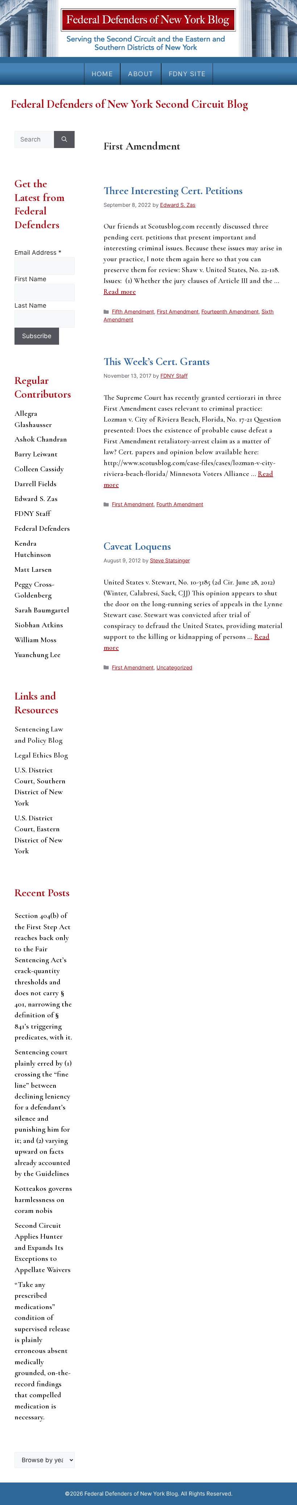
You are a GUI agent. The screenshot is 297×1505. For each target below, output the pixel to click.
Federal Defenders (42, 528)
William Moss (35, 639)
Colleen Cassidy (39, 468)
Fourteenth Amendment (230, 311)
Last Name (30, 305)
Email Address (38, 252)
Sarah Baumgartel (41, 610)
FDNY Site (187, 74)
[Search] (64, 139)
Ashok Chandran (40, 439)
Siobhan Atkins (38, 625)
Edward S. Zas (36, 498)
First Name (30, 279)
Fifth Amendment (133, 311)
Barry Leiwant (36, 454)
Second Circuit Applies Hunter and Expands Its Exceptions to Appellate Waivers (42, 1247)
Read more (120, 291)
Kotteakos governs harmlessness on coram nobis (43, 1199)
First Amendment (177, 311)
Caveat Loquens (137, 546)
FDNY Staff (32, 513)
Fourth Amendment (179, 504)
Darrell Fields (35, 483)
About (140, 74)
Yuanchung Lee (37, 654)
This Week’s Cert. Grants (157, 361)
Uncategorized (174, 667)
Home (102, 74)
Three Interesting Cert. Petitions (173, 190)
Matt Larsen (33, 569)
